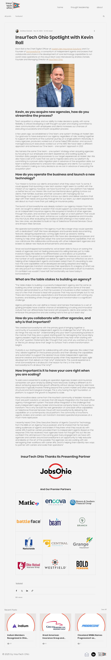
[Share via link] (32, 591)
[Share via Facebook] (16, 591)
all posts (8, 16)
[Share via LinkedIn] (27, 591)
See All (103, 609)
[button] (104, 16)
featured (19, 16)
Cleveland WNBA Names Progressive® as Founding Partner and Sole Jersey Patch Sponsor (90, 636)
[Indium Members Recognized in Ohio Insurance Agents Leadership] (20, 622)
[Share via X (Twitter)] (22, 591)
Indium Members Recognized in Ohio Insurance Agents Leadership (17, 636)
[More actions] (94, 31)
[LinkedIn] (93, 654)
